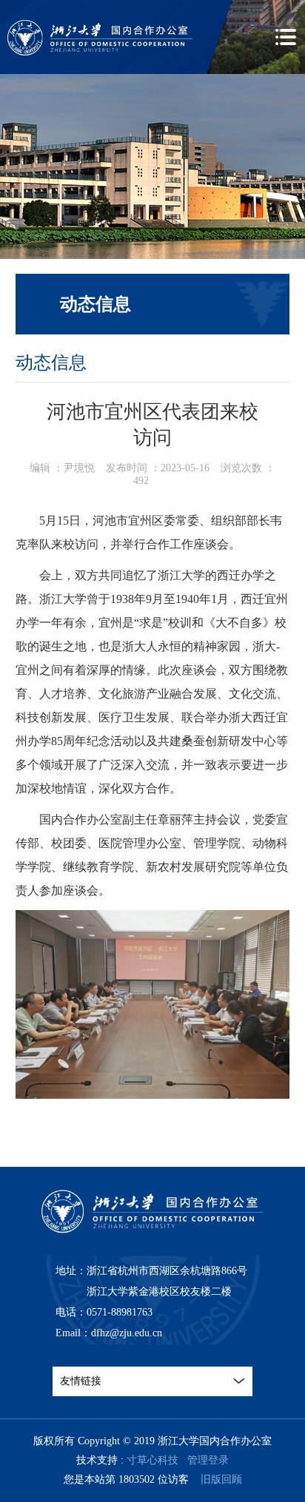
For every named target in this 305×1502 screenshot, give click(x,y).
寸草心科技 (152, 1460)
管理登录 (208, 1460)
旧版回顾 (221, 1479)
